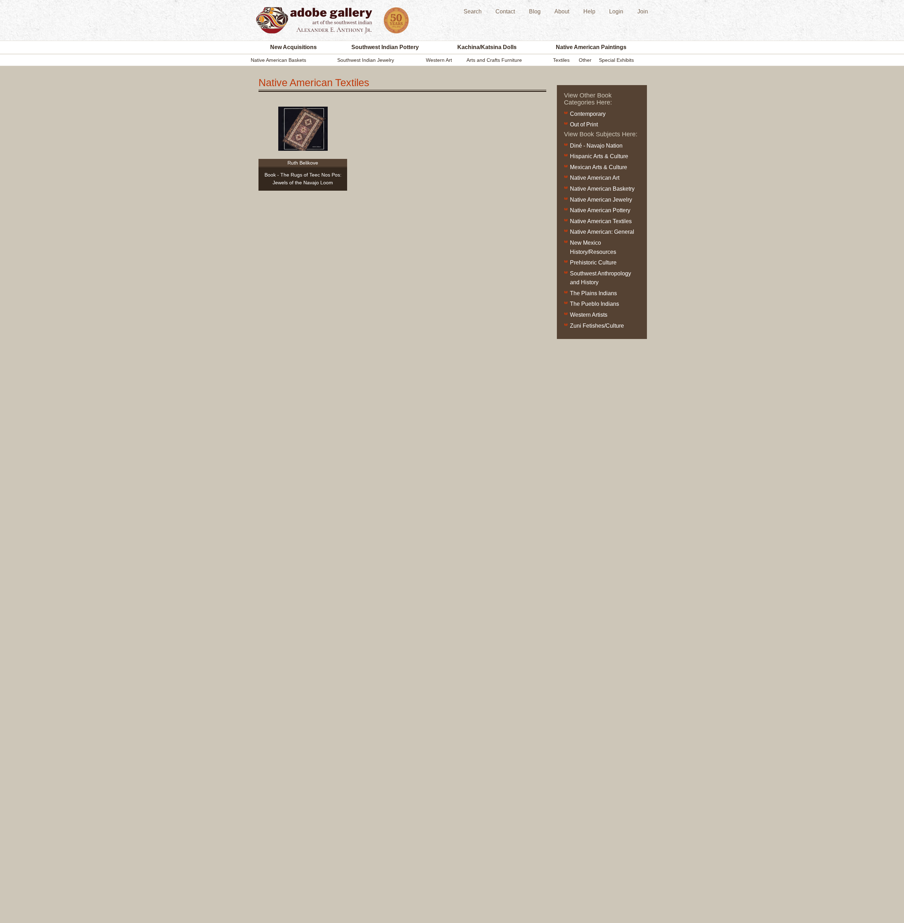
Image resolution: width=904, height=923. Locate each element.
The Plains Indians (593, 293)
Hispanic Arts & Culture (599, 156)
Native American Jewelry (601, 200)
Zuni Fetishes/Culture (597, 326)
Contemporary (588, 114)
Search (473, 11)
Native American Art (594, 178)
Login (616, 11)
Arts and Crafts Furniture (494, 60)
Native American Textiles (601, 221)
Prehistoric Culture (593, 263)
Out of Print (584, 124)
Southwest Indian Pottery (385, 47)
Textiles (561, 60)
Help (589, 11)
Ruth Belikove (302, 163)
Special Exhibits (616, 60)
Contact (505, 11)
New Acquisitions (293, 47)
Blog (535, 11)
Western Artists (588, 315)
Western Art (439, 60)
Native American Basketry (602, 189)
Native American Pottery (600, 210)
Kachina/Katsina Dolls (487, 47)
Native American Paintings (591, 47)
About (561, 11)
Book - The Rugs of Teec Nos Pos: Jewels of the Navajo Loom (302, 178)
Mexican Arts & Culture (598, 167)
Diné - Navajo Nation (596, 146)
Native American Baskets (278, 60)
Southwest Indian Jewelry (365, 60)
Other (585, 60)
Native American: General (602, 232)
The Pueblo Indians (594, 304)
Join (642, 11)
